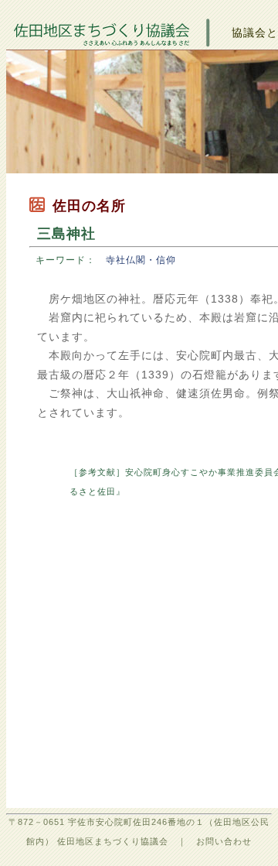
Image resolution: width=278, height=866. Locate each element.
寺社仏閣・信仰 (141, 260)
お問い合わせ (224, 841)
